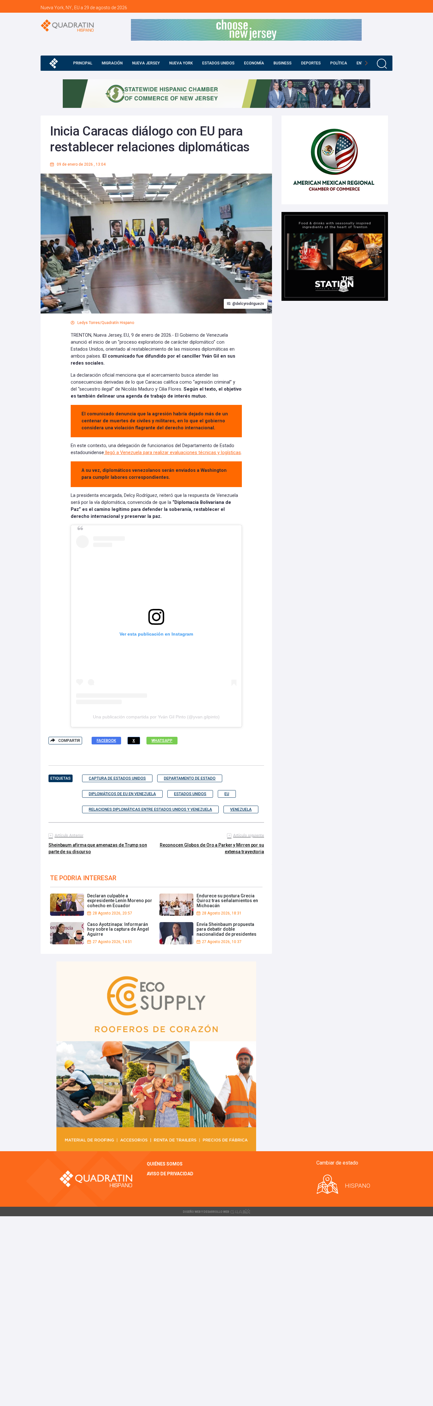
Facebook (106, 740)
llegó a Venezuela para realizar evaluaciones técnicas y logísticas (172, 452)
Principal (82, 63)
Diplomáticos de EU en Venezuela (122, 794)
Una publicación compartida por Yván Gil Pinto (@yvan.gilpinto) (156, 716)
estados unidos (190, 794)
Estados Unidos (218, 63)
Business (283, 63)
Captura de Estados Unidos (117, 778)
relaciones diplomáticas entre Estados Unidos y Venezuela (150, 809)
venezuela (241, 809)
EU (226, 794)
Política (338, 63)
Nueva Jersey (146, 63)
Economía (254, 63)
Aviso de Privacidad (170, 1173)
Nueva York (181, 63)
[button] (366, 63)
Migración (112, 63)
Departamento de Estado (190, 778)
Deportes (311, 63)
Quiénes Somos (165, 1163)
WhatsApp (162, 740)
